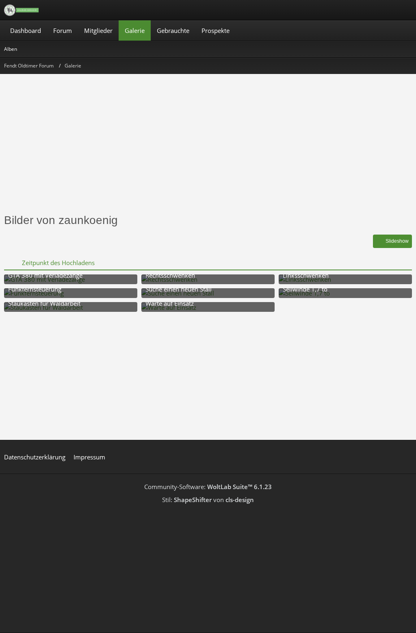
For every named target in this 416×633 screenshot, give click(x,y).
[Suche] (365, 10)
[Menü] (405, 10)
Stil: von (208, 500)
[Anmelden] (385, 10)
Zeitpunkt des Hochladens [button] (58, 263)
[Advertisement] (208, 147)
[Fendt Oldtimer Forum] (21, 10)
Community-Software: (208, 487)
